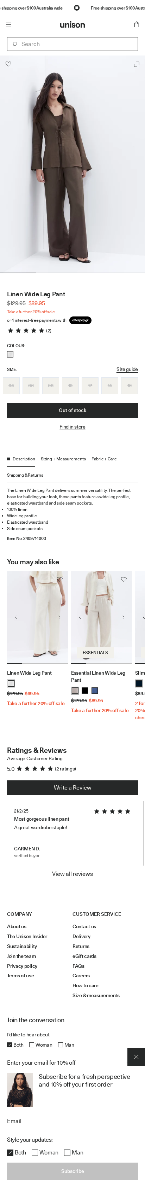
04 (11, 385)
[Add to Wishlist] (8, 64)
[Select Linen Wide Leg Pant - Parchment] (10, 354)
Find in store (72, 427)
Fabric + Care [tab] (104, 458)
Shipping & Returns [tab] (25, 475)
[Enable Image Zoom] (136, 64)
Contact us (84, 926)
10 (70, 385)
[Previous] (16, 617)
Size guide (127, 369)
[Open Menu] (8, 24)
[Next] (59, 617)
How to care (85, 985)
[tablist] (72, 469)
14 (110, 385)
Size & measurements (96, 995)
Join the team (21, 956)
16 (129, 385)
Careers (81, 975)
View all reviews (72, 874)
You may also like (33, 561)
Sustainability (22, 946)
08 (50, 385)
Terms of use (20, 975)
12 (90, 385)
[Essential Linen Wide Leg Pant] (101, 617)
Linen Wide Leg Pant (29, 673)
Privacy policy (22, 966)
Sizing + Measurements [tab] (63, 458)
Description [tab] (24, 458)
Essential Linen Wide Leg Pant (98, 676)
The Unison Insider (27, 936)
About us (16, 926)
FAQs (78, 966)
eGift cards (84, 956)
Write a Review (73, 787)
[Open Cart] (136, 24)
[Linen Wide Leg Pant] (37, 617)
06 (30, 385)
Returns (80, 946)
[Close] (136, 1057)
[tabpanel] (72, 512)
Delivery (81, 936)
